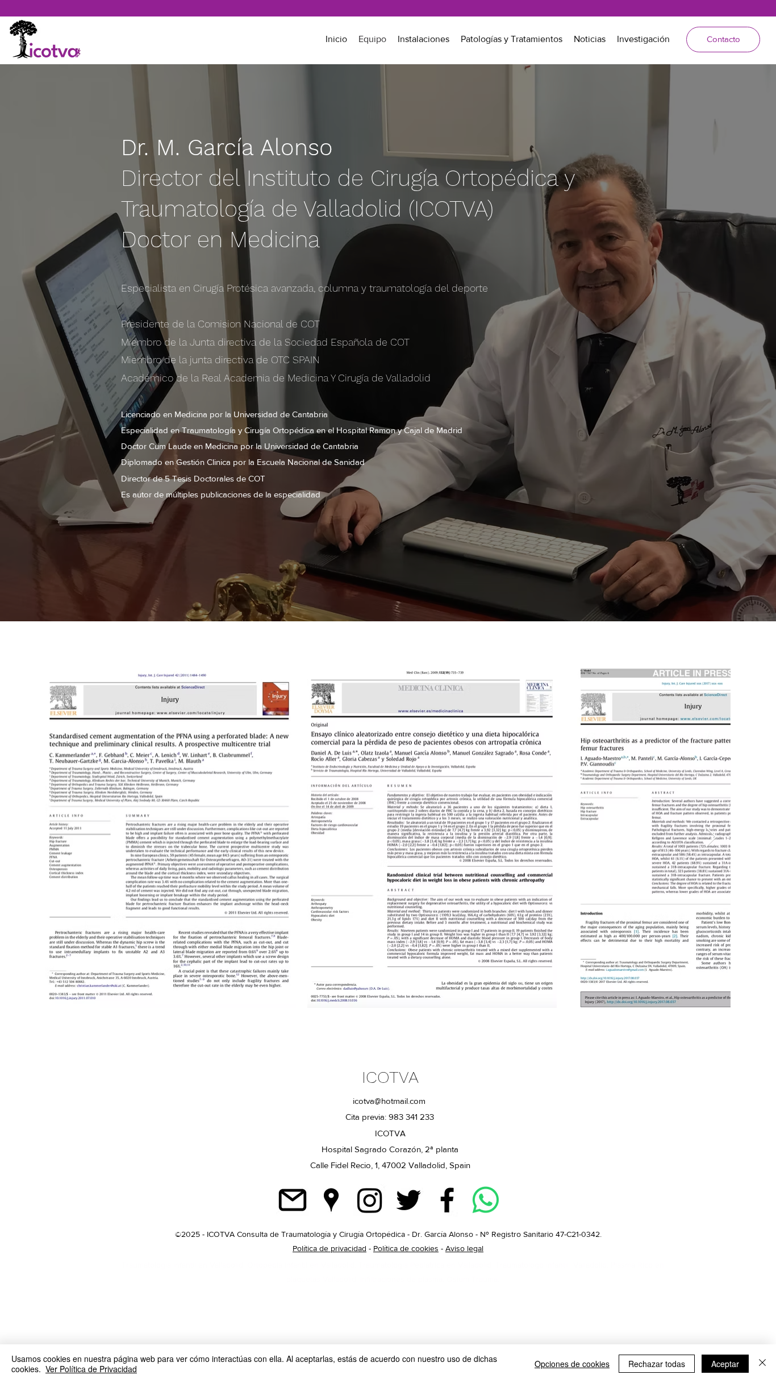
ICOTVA (390, 1077)
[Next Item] (710, 838)
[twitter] (408, 1199)
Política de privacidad (329, 1248)
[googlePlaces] (331, 1199)
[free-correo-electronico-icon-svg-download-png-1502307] (292, 1199)
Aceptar (725, 1363)
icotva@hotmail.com (389, 1101)
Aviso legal (464, 1248)
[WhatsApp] (485, 1199)
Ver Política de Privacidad (91, 1368)
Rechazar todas (656, 1363)
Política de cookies (406, 1248)
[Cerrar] (762, 1363)
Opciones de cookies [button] (572, 1363)
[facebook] (447, 1199)
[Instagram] (369, 1199)
